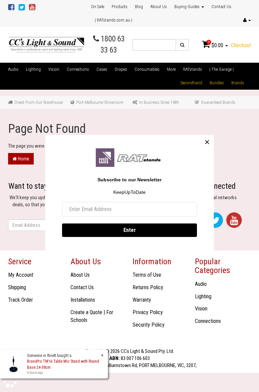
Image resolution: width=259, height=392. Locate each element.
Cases (101, 69)
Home (23, 158)
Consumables (147, 69)
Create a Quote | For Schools (91, 316)
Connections (78, 69)
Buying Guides (187, 6)
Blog (139, 6)
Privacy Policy (148, 312)
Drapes (121, 69)
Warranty (142, 300)
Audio (13, 69)
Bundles (217, 82)
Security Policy (149, 325)
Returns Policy (148, 287)
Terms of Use (147, 275)
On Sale (97, 6)
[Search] (182, 45)
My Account (20, 275)
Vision (53, 69)
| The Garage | (221, 69)
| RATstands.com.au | (113, 20)
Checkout (241, 45)
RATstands (192, 69)
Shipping (17, 287)
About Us (158, 6)
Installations (82, 300)
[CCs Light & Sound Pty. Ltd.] (46, 44)
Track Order (20, 300)
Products (119, 6)
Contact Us (221, 6)
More (171, 69)
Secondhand (191, 82)
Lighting (33, 69)
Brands (237, 82)
